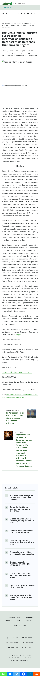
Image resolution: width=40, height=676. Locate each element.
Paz (18, 620)
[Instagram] (24, 13)
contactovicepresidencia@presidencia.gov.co (22, 394)
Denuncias (15, 25)
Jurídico (29, 620)
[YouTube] (28, 13)
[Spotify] (31, 13)
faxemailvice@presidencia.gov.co (14, 397)
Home (4, 50)
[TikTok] (34, 13)
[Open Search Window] (3, 13)
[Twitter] (21, 13)
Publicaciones (20, 623)
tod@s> (19, 335)
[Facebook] (18, 13)
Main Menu (8, 7)
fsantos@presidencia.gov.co (19, 372)
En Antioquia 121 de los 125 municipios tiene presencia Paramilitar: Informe (15, 417)
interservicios (16, 23)
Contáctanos (20, 625)
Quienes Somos (15, 617)
